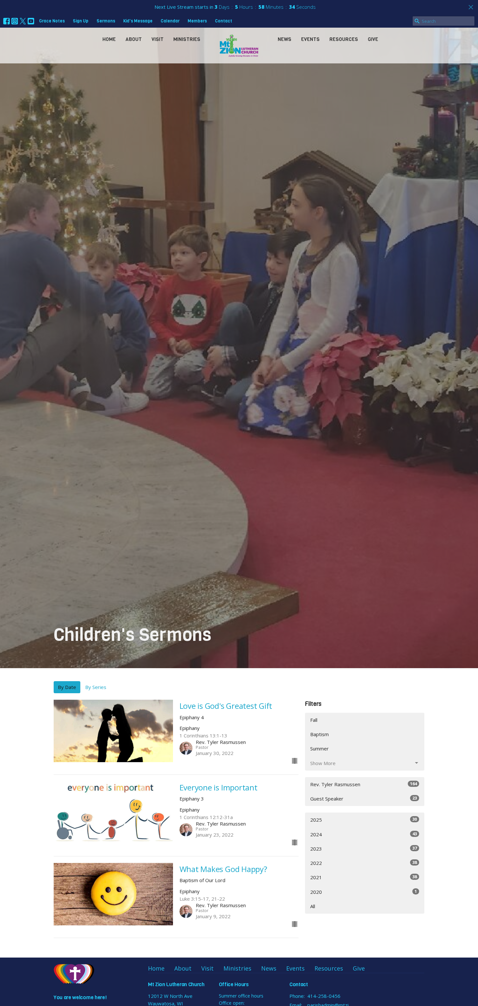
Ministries (186, 39)
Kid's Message (138, 21)
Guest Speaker (363, 798)
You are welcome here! (80, 997)
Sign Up (80, 21)
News (284, 39)
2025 (363, 819)
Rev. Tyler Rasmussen (363, 784)
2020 (363, 891)
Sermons (106, 21)
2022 (363, 862)
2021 (363, 877)
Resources (343, 39)
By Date (67, 687)
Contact (223, 21)
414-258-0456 (323, 996)
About (134, 39)
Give (373, 39)
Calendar (170, 21)
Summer (319, 748)
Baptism (319, 734)
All (312, 906)
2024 (363, 834)
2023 (363, 848)
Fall (313, 720)
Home (109, 39)
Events (310, 39)
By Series (95, 687)
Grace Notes (52, 21)
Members (197, 21)
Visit (158, 39)
